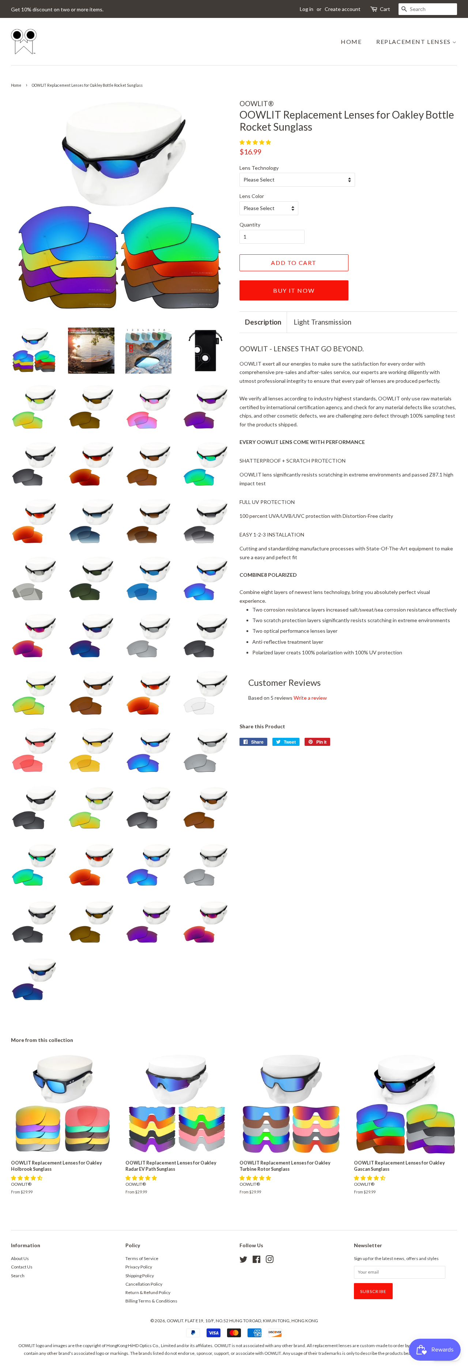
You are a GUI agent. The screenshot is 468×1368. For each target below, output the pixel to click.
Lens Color (251, 196)
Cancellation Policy (143, 1284)
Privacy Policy (138, 1267)
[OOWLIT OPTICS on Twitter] (243, 1261)
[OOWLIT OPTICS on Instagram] (269, 1261)
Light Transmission (322, 322)
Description (263, 322)
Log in (306, 9)
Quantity (249, 224)
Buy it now (293, 290)
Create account (343, 9)
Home (351, 41)
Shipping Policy (139, 1275)
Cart (385, 9)
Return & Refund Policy (147, 1292)
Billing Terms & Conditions (151, 1301)
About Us (20, 1258)
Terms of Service (141, 1258)
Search (17, 1275)
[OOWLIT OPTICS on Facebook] (256, 1261)
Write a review (310, 698)
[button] (255, 142)
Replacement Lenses (414, 41)
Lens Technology (259, 168)
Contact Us (22, 1267)
